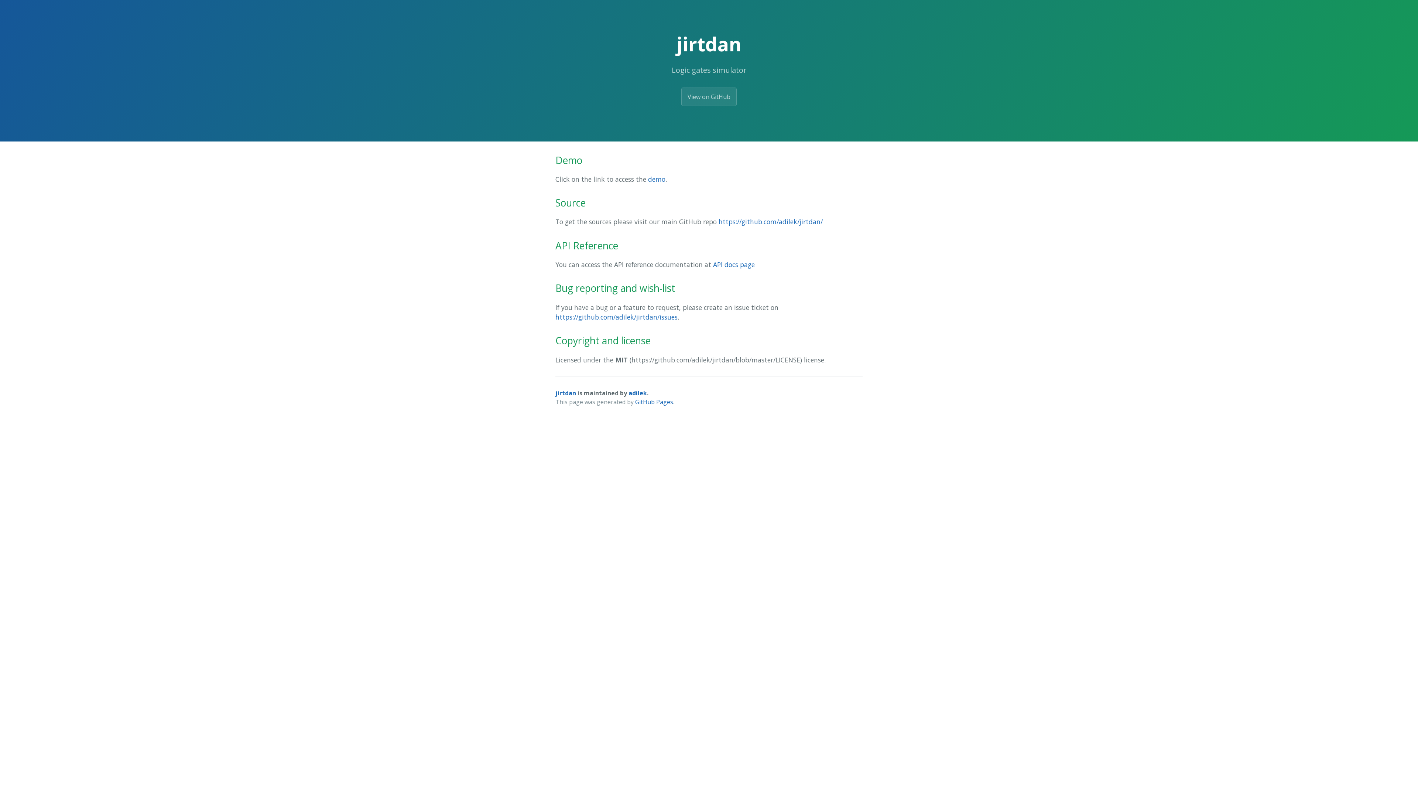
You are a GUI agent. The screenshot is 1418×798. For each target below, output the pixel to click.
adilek (637, 393)
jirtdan (565, 393)
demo (656, 179)
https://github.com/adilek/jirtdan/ (771, 221)
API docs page (734, 264)
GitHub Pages (654, 402)
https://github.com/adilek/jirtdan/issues (616, 317)
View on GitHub (709, 97)
